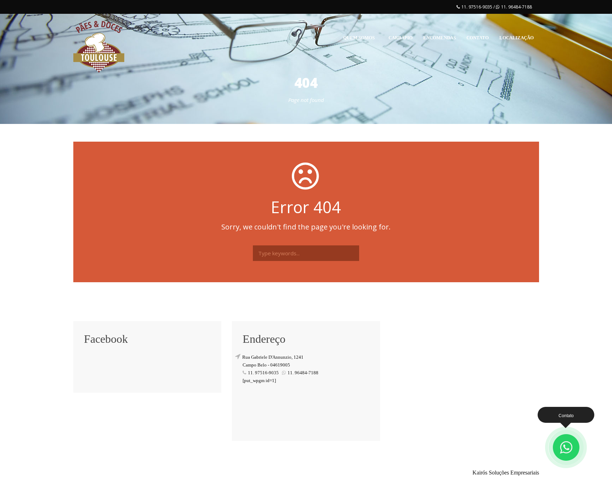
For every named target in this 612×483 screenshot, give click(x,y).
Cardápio (401, 37)
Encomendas (439, 37)
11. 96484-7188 (516, 7)
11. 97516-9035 (477, 7)
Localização (516, 37)
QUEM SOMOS (359, 37)
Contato (477, 37)
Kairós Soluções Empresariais (505, 473)
